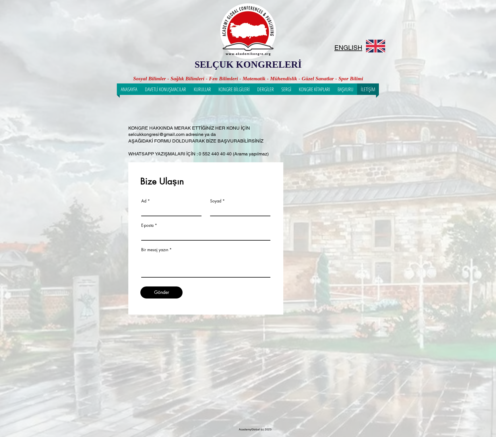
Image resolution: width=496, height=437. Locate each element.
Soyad (215, 201)
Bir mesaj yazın (154, 250)
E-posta (147, 225)
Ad (143, 201)
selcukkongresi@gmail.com (156, 134)
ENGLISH (348, 47)
